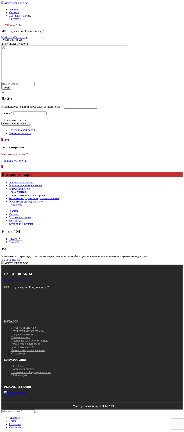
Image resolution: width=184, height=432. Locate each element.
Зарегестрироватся (20, 133)
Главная (13, 9)
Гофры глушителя (19, 188)
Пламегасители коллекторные (27, 195)
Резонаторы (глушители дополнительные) (34, 198)
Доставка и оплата (20, 15)
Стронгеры (15, 204)
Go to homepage (10, 259)
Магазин (14, 12)
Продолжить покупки (14, 160)
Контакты (15, 18)
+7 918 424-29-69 (15, 280)
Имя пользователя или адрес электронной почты (32, 106)
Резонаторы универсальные (26, 201)
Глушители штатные (21, 182)
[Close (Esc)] (2, 92)
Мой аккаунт (19, 375)
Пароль (7, 113)
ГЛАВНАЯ (15, 239)
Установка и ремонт (21, 223)
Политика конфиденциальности (31, 372)
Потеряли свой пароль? (23, 129)
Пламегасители (18, 191)
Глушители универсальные (25, 185)
